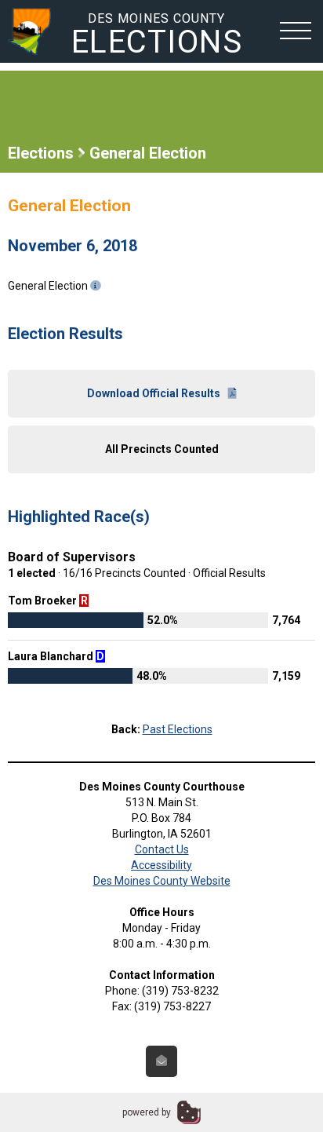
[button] (295, 29)
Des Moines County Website (161, 881)
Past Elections (177, 729)
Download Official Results (153, 393)
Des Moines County (157, 34)
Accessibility (161, 865)
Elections (41, 153)
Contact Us (162, 849)
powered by (146, 1112)
